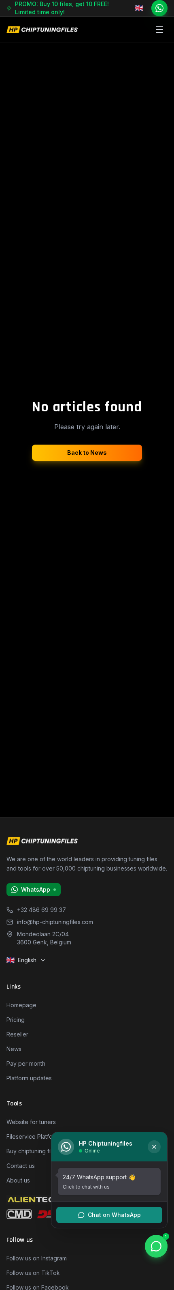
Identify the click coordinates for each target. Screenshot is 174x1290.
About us (18, 1180)
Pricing (15, 1019)
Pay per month (25, 1063)
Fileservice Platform (32, 1136)
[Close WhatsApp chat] (154, 1146)
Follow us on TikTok (33, 1272)
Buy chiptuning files (32, 1151)
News (13, 1048)
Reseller (17, 1034)
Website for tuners (31, 1121)
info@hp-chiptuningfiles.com (55, 921)
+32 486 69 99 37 (41, 909)
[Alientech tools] (34, 1199)
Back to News (87, 452)
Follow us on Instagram (36, 1258)
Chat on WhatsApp (114, 1214)
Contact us (20, 1165)
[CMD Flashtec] (19, 1214)
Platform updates (29, 1078)
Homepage (21, 1005)
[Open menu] (159, 30)
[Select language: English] (140, 8)
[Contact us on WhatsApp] (159, 8)
